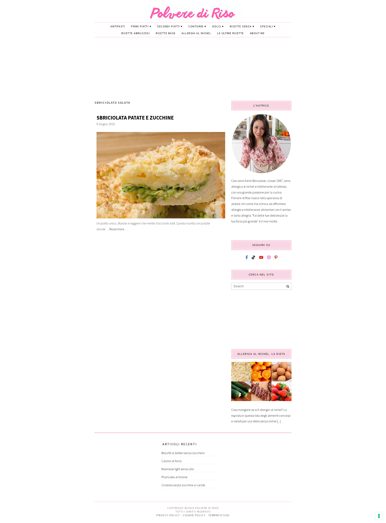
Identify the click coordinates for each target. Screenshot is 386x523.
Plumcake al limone (174, 477)
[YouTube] (261, 257)
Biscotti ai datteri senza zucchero (183, 453)
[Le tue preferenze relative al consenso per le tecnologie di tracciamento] (379, 516)
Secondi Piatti (168, 26)
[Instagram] (269, 257)
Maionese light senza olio (177, 469)
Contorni (196, 26)
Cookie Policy (194, 515)
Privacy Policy (168, 515)
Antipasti (117, 26)
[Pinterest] (275, 257)
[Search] (287, 286)
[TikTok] (253, 257)
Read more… (118, 229)
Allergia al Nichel (196, 33)
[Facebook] (246, 257)
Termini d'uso (219, 515)
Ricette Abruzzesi (135, 33)
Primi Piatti (140, 26)
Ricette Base (166, 33)
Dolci (216, 26)
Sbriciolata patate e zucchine (135, 117)
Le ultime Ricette (230, 33)
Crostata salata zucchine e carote (183, 485)
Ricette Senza (241, 26)
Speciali (266, 26)
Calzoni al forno (171, 461)
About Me (257, 33)
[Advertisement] (193, 70)
